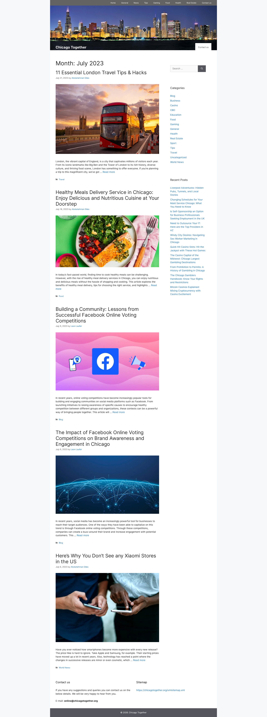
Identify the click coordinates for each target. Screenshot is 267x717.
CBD (172, 110)
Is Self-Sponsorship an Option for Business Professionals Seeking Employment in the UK (187, 215)
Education (175, 114)
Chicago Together (71, 47)
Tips (146, 3)
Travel (61, 179)
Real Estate (191, 3)
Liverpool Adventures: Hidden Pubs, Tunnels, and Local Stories (187, 191)
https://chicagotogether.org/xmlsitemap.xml (160, 690)
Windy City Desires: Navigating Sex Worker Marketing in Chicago (187, 239)
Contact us (206, 3)
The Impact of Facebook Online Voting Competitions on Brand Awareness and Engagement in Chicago (100, 438)
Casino (174, 105)
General (124, 3)
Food (167, 3)
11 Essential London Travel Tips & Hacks (101, 72)
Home (113, 3)
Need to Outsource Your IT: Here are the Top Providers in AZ (186, 227)
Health (178, 3)
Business (175, 100)
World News (64, 667)
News (136, 3)
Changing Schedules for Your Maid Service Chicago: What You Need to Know (186, 203)
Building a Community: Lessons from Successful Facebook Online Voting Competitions (97, 315)
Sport (173, 143)
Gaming (156, 3)
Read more (109, 172)
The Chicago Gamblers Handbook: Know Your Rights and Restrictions (186, 279)
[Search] (202, 68)
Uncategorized (178, 157)
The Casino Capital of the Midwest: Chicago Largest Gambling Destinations (184, 259)
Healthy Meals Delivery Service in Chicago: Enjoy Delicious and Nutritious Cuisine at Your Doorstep (107, 198)
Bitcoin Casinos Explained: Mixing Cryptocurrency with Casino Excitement (185, 291)
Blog (61, 419)
